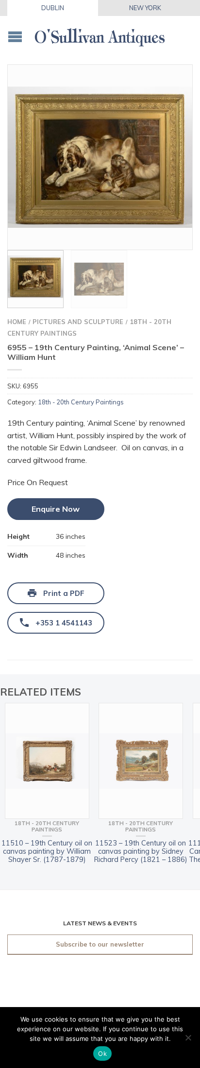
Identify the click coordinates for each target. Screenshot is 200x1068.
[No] (188, 1037)
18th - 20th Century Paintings (81, 402)
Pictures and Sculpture (78, 322)
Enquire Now (56, 509)
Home (16, 322)
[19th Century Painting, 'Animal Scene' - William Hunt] (100, 157)
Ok (102, 1053)
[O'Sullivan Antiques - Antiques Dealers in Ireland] (99, 34)
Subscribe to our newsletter (100, 944)
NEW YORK (145, 8)
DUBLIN (52, 8)
